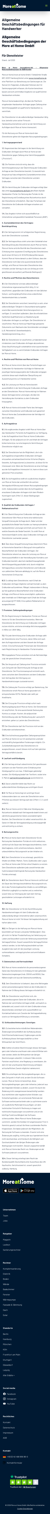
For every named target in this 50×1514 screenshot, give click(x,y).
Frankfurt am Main (11, 1354)
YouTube (11, 1403)
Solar (5, 1315)
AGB (5, 1437)
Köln (5, 1349)
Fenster (6, 1294)
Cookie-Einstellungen (25, 1509)
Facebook (11, 1394)
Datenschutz (9, 1427)
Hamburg (7, 1339)
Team (5, 1215)
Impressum (8, 1432)
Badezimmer (8, 1289)
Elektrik (6, 1273)
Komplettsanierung (12, 1268)
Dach (5, 1310)
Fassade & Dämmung (12, 1304)
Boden (6, 1279)
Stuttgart (7, 1359)
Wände (6, 1284)
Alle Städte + (9, 1375)
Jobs (5, 1220)
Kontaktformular (14, 1462)
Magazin (7, 1239)
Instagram (11, 1398)
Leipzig (6, 1370)
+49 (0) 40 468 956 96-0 (17, 1456)
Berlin (5, 1334)
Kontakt (6, 1422)
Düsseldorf (8, 1365)
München (7, 1344)
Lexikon (6, 1244)
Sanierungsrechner (12, 1249)
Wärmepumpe (9, 1299)
